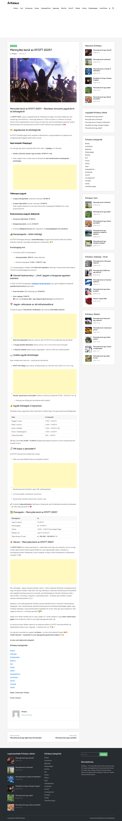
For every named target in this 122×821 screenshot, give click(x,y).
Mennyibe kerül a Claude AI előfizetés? (97, 122)
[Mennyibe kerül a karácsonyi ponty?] (88, 328)
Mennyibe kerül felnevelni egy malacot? (101, 319)
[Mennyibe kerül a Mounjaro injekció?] (88, 261)
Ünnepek (13, 684)
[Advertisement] (61, 25)
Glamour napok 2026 (100, 298)
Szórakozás (28, 8)
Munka (84, 8)
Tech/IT (70, 8)
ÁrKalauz (13, 3)
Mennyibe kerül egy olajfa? (102, 87)
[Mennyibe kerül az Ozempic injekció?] (88, 280)
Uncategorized (89, 178)
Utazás (37, 8)
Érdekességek (93, 8)
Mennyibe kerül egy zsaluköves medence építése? (100, 232)
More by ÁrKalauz (26, 715)
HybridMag (110, 818)
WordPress (101, 818)
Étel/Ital (63, 8)
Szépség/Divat (46, 8)
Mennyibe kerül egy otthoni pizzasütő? (28, 805)
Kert (21, 8)
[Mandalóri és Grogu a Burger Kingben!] (88, 78)
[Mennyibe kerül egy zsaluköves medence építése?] (88, 231)
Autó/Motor (103, 8)
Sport (87, 166)
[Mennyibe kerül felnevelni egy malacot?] (88, 318)
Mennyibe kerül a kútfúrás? (102, 59)
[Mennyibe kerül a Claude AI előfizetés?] (88, 69)
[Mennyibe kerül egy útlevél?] (88, 50)
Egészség (56, 8)
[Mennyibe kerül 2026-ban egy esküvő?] (88, 270)
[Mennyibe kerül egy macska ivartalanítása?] (88, 347)
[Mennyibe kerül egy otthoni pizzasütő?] (88, 97)
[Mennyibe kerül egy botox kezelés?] (88, 289)
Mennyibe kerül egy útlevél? (102, 50)
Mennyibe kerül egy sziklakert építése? (99, 242)
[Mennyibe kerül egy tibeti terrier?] (88, 356)
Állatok (78, 8)
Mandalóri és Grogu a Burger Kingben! (97, 125)
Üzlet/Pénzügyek (90, 186)
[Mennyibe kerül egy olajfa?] (88, 88)
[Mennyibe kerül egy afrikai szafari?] (88, 337)
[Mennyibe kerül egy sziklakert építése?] (88, 241)
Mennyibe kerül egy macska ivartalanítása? (102, 347)
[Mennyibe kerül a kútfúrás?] (88, 60)
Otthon (15, 8)
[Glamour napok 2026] (88, 299)
